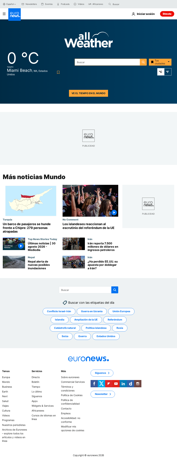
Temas (6, 371)
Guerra (82, 336)
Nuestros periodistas (13, 424)
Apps (35, 401)
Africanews (38, 410)
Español (10, 4)
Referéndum (115, 319)
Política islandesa (96, 328)
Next (5, 396)
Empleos (66, 413)
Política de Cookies (71, 395)
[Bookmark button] (57, 72)
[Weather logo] (88, 41)
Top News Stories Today (42, 238)
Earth (5, 391)
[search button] (110, 4)
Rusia (120, 328)
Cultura (6, 410)
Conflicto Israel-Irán (59, 311)
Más (63, 371)
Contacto (66, 408)
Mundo (6, 382)
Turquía (7, 219)
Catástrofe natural (65, 328)
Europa (6, 377)
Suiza (65, 336)
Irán (90, 238)
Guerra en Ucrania (92, 311)
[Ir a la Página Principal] (14, 14)
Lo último (37, 391)
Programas (8, 420)
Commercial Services (73, 382)
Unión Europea (121, 311)
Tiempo (36, 386)
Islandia (59, 319)
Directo (167, 13)
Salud (5, 401)
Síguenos (37, 396)
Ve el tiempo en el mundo (88, 93)
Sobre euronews (70, 377)
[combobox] (127, 4)
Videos (6, 415)
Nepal (31, 257)
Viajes (5, 405)
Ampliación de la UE (86, 319)
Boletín (35, 382)
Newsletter (101, 394)
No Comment (70, 219)
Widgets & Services (43, 405)
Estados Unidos (106, 336)
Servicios (37, 371)
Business (7, 386)
